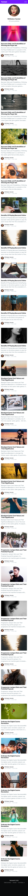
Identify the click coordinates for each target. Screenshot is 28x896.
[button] (25, 2)
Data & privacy (7, 882)
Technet (4, 2)
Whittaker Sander (9, 54)
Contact (14, 882)
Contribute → (21, 882)
